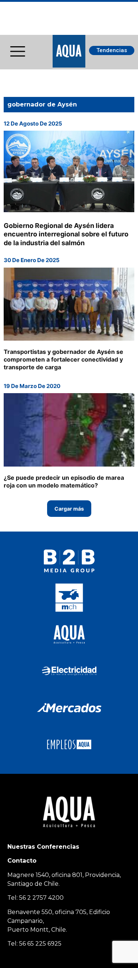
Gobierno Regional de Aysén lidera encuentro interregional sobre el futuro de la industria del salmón (66, 234)
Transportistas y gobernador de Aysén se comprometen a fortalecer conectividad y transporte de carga (63, 359)
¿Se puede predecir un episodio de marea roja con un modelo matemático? (64, 481)
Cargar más (69, 508)
